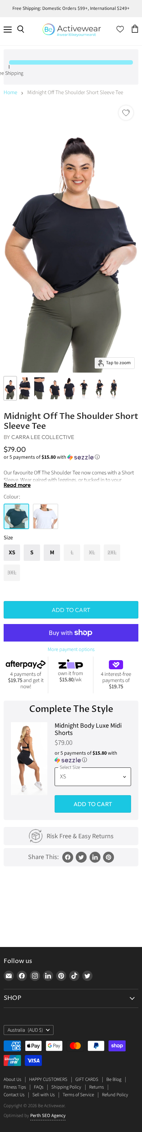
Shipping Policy (66, 1087)
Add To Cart (93, 804)
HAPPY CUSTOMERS (48, 1079)
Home (10, 92)
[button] (71, 457)
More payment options (71, 649)
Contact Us (14, 1094)
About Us (12, 1079)
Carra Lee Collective (42, 437)
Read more (17, 485)
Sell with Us (43, 1094)
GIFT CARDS (86, 1079)
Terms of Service (78, 1094)
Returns (96, 1087)
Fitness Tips (15, 1087)
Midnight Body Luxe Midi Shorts (88, 729)
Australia (25, 1030)
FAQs (38, 1087)
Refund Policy (115, 1094)
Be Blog (113, 1079)
